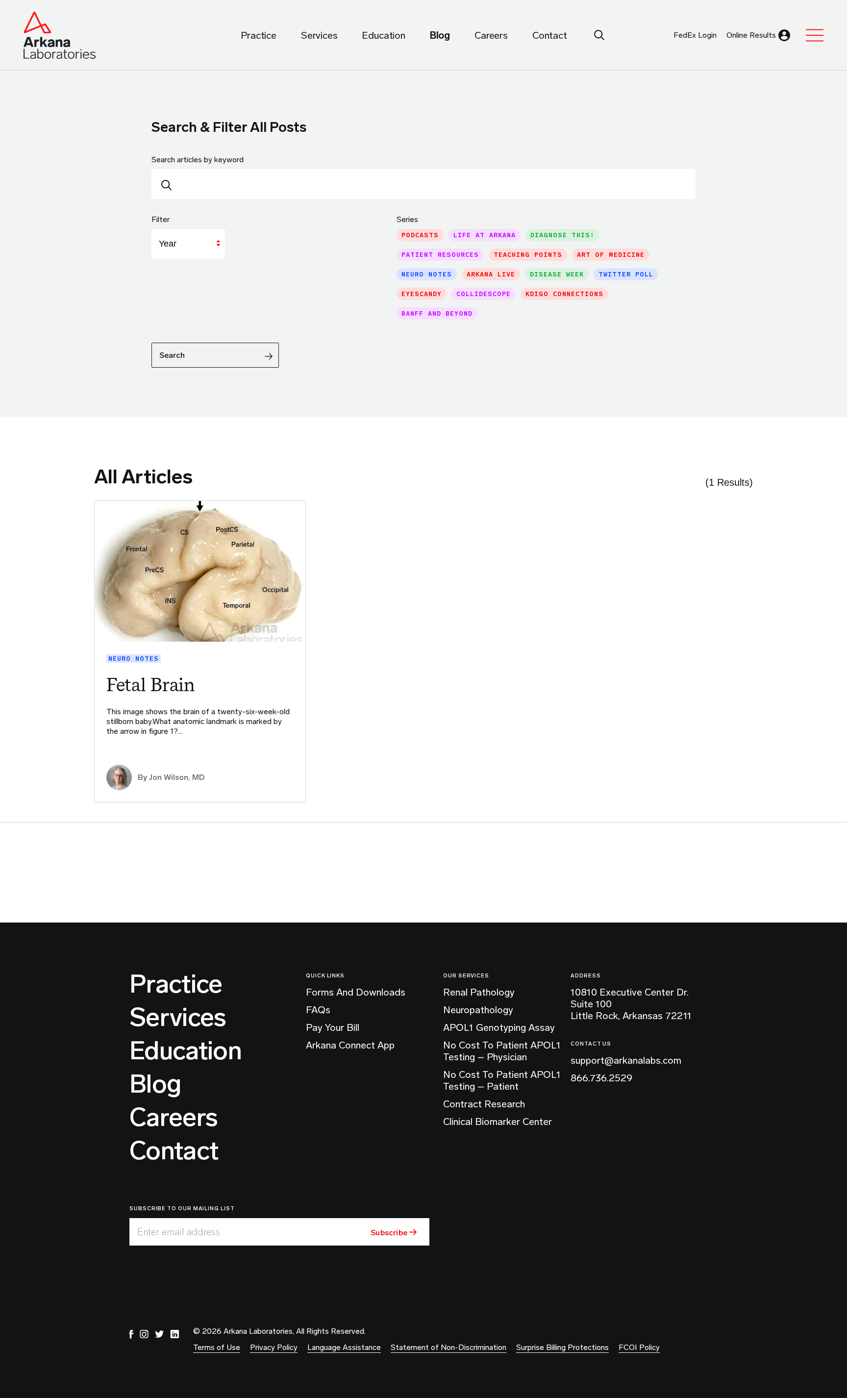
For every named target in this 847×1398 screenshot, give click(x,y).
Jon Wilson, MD (176, 777)
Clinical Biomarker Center (497, 1121)
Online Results (751, 35)
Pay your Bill (332, 1027)
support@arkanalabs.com (626, 1060)
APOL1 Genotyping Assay (499, 1027)
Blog (155, 1084)
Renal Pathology (479, 992)
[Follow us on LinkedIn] (174, 1334)
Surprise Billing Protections (562, 1347)
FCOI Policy (639, 1347)
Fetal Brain (150, 685)
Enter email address (178, 1232)
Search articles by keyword (197, 159)
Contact (173, 1151)
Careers (173, 1117)
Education (185, 1051)
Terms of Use (216, 1347)
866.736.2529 (601, 1078)
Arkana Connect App (350, 1045)
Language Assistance (344, 1347)
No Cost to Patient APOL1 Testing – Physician (502, 1051)
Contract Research (484, 1104)
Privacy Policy (274, 1347)
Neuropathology (478, 1010)
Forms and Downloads (355, 992)
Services (177, 1017)
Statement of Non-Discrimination (448, 1347)
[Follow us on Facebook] (131, 1334)
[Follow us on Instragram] (144, 1334)
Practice (176, 984)
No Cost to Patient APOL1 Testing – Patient (502, 1080)
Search (172, 355)
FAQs (318, 1010)
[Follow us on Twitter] (159, 1334)
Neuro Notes (133, 658)
